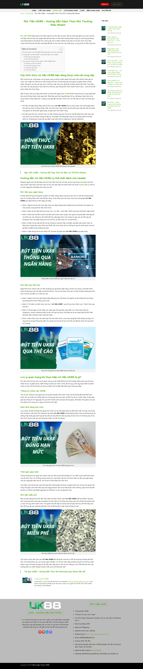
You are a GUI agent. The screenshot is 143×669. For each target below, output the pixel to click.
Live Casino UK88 (71, 10)
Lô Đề (82, 10)
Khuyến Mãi (106, 10)
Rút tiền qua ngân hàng (33, 57)
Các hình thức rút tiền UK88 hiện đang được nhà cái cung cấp (42, 52)
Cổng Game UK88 (93, 10)
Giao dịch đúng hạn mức (33, 65)
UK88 (34, 10)
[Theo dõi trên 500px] (47, 632)
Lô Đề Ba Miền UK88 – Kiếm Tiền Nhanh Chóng (114, 29)
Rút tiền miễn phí (31, 70)
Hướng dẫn (57, 10)
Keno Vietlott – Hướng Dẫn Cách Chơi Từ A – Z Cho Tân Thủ (113, 39)
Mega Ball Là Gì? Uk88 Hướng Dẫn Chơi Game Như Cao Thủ (114, 51)
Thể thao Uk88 (44, 10)
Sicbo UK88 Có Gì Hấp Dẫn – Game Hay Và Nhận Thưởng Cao (114, 82)
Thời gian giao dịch (31, 67)
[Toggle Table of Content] (60, 49)
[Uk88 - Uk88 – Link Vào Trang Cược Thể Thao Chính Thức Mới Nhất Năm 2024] (30, 4)
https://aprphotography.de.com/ (78, 581)
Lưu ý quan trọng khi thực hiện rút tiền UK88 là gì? (39, 61)
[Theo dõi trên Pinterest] (40, 632)
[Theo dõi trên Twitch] (50, 632)
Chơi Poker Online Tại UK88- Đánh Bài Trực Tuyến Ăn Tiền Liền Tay (114, 93)
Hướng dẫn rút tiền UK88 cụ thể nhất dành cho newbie (40, 54)
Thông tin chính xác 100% (33, 63)
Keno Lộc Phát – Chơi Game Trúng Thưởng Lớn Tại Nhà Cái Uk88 (114, 62)
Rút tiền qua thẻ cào (32, 59)
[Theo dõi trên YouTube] (43, 632)
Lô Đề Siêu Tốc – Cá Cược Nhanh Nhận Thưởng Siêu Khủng (114, 72)
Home (22, 13)
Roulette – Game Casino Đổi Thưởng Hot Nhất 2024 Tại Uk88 (114, 105)
